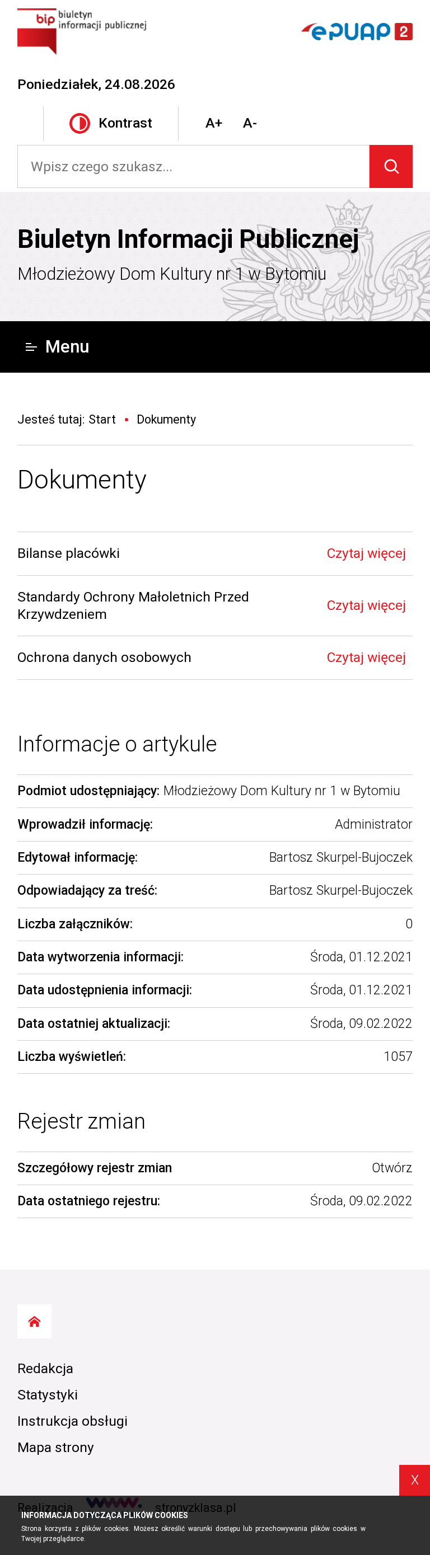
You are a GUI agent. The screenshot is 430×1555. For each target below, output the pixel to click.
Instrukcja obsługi (72, 1421)
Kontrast (125, 123)
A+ (213, 123)
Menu (67, 346)
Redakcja (45, 1368)
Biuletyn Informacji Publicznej (188, 239)
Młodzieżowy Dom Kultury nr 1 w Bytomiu (171, 274)
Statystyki (47, 1395)
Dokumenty (82, 479)
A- (250, 123)
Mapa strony (55, 1447)
